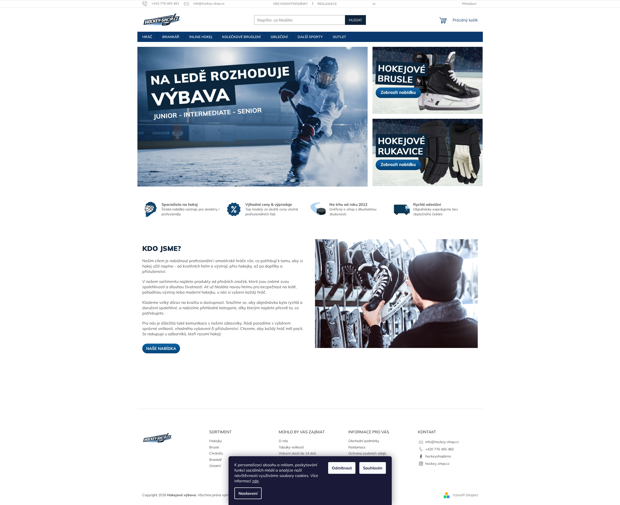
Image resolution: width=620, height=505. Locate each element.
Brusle (214, 447)
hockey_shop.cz (437, 463)
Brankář (215, 459)
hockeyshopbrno (438, 456)
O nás (283, 441)
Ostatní (215, 466)
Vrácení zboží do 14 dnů (297, 453)
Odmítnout (342, 467)
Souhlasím (372, 467)
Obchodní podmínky (290, 4)
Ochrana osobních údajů (367, 453)
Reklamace (327, 4)
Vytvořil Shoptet (465, 495)
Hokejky (215, 441)
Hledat (355, 20)
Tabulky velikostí (291, 447)
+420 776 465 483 (439, 449)
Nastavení (248, 493)
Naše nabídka (161, 348)
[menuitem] (147, 37)
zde (255, 480)
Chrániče (216, 453)
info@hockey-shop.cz (442, 442)
